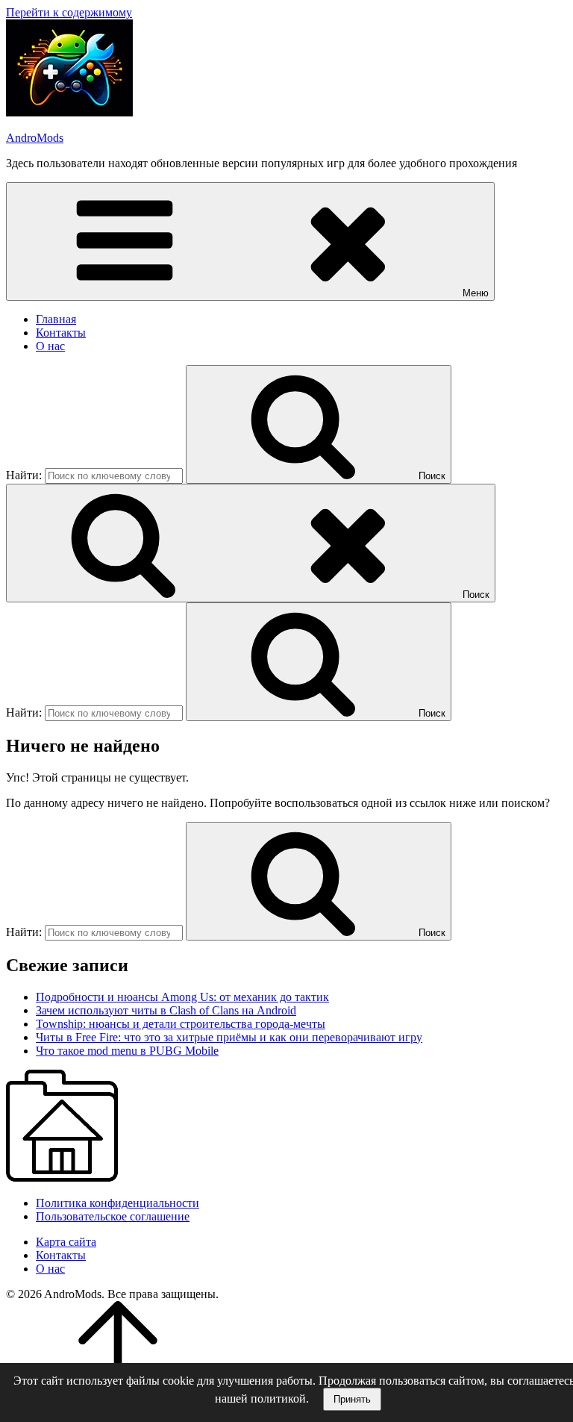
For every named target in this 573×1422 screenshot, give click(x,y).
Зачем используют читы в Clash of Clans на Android (166, 1010)
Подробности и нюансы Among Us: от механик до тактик (182, 997)
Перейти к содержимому (69, 12)
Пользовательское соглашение (113, 1216)
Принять (352, 1399)
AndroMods (34, 137)
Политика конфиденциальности (117, 1203)
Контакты (61, 332)
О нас (50, 346)
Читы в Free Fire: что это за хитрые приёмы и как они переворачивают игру (229, 1037)
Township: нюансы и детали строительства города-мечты (180, 1023)
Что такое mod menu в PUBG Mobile (127, 1050)
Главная (56, 319)
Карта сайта (66, 1241)
